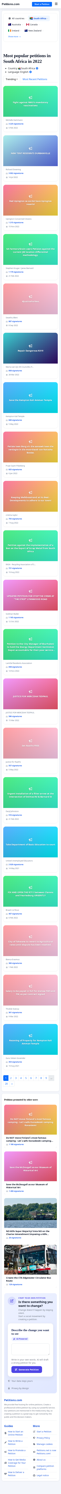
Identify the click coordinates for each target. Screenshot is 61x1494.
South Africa (41, 18)
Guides (8, 1426)
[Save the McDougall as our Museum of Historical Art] (30, 1173)
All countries (19, 18)
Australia (17, 24)
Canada (34, 24)
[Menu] (56, 4)
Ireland (16, 30)
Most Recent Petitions (35, 79)
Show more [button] (13, 36)
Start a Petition (41, 4)
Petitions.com (11, 4)
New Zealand (35, 30)
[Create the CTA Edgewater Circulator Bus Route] (30, 1266)
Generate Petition (29, 1369)
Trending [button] (11, 79)
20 (6, 1083)
